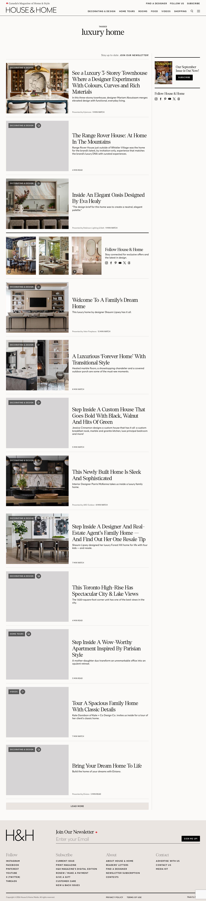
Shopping (180, 11)
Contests (112, 877)
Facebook (12, 865)
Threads (11, 881)
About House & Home (119, 861)
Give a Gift (63, 877)
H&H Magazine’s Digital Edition (76, 869)
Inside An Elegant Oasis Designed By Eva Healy (108, 198)
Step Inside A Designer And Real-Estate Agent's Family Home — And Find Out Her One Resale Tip (109, 533)
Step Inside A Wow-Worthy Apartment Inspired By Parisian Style (106, 648)
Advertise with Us (168, 861)
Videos (166, 11)
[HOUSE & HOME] (31, 10)
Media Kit (162, 869)
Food (154, 11)
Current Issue (65, 861)
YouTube (11, 873)
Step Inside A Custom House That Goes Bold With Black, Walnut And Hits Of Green (108, 416)
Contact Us (163, 865)
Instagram (13, 861)
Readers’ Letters (117, 865)
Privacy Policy (114, 897)
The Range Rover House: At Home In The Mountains (109, 139)
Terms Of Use (134, 897)
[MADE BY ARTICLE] (193, 897)
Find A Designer (156, 3)
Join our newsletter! (134, 55)
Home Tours (127, 11)
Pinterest (12, 869)
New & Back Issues (68, 885)
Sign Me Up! (191, 838)
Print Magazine (66, 865)
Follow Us (177, 3)
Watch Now (99, 112)
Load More (77, 806)
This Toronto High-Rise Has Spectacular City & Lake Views (105, 591)
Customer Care (66, 881)
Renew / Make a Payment (72, 873)
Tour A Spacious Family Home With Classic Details (105, 706)
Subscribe (193, 3)
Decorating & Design (102, 11)
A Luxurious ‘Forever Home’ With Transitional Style (109, 359)
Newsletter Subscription (123, 873)
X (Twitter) (13, 877)
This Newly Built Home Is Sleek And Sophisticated (106, 475)
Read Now (77, 170)
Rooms (142, 11)
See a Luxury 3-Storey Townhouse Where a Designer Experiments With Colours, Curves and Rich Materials (109, 82)
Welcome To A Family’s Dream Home (105, 303)
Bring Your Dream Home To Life (107, 766)
